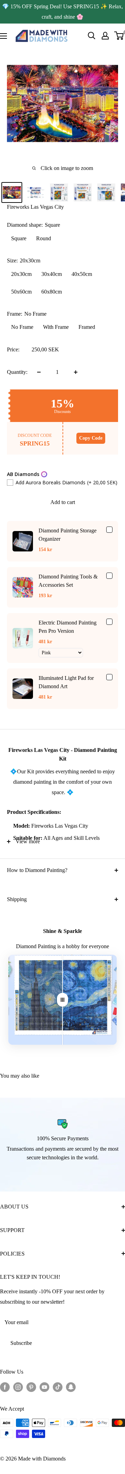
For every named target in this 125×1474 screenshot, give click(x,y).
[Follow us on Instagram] (18, 1387)
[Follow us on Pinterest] (31, 1387)
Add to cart (62, 502)
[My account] (105, 35)
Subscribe (21, 1343)
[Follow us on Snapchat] (71, 1387)
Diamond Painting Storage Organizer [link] (68, 535)
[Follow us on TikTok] (57, 1387)
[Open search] (91, 35)
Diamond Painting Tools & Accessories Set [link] (68, 581)
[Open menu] (3, 36)
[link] (22, 541)
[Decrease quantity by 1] (39, 372)
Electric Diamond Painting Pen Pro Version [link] (68, 627)
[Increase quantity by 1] (75, 372)
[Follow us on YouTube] (44, 1387)
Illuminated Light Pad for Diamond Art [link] (66, 682)
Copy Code (90, 438)
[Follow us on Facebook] (5, 1387)
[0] (119, 36)
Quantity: (17, 372)
